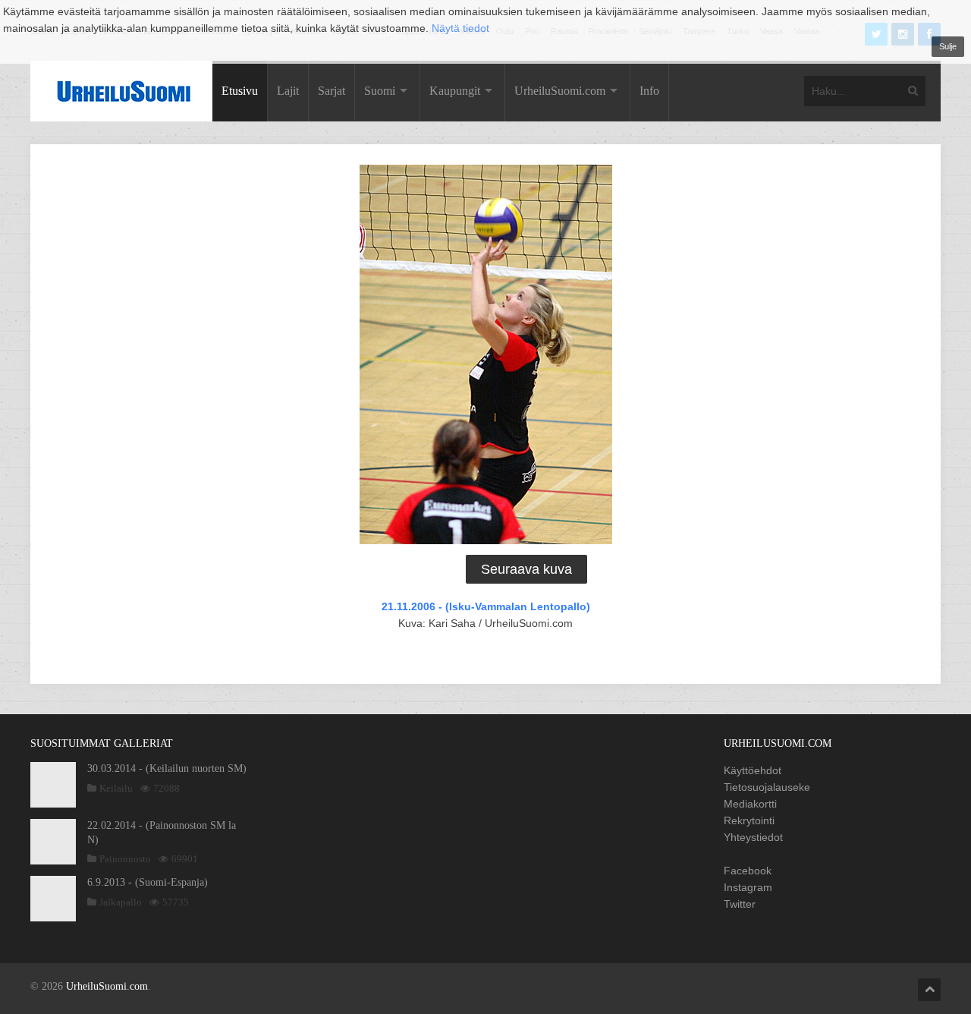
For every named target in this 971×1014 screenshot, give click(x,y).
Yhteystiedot (753, 837)
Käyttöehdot (752, 770)
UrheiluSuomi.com (559, 90)
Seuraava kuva (526, 569)
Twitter (740, 904)
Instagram (748, 887)
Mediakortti (750, 804)
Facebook (747, 870)
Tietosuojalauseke (767, 787)
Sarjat (331, 90)
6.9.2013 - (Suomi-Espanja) (147, 882)
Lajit (288, 90)
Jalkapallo (120, 902)
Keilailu (116, 788)
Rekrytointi (749, 820)
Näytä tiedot (460, 28)
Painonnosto (125, 858)
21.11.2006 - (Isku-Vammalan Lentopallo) (486, 606)
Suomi (379, 90)
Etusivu (240, 90)
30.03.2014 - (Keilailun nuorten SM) (167, 768)
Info (649, 90)
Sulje (948, 46)
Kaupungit (454, 90)
